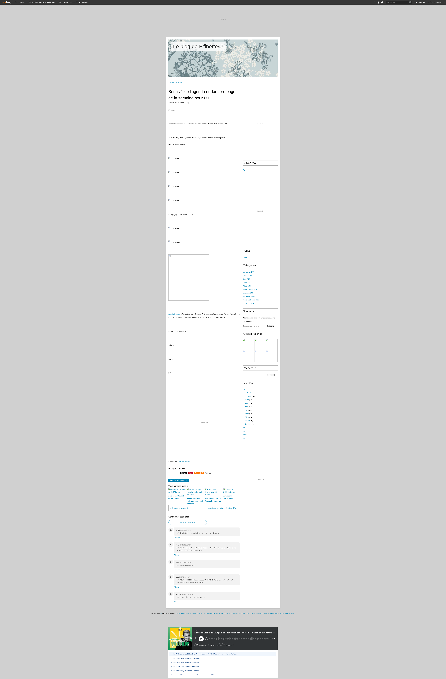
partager (216, 645)
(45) (250, 289)
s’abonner (202, 645)
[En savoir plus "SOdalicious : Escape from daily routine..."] (248, 356)
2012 (244, 389)
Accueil (171, 82)
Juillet (247, 403)
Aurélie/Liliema (174, 314)
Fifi (161, 613)
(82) (246, 279)
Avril (247, 413)
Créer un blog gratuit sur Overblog (186, 613)
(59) (247, 286)
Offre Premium (256, 613)
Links (245, 257)
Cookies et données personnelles (272, 613)
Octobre (248, 392)
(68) (247, 282)
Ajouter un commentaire (187, 522)
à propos (229, 645)
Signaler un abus (219, 613)
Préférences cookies (288, 613)
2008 (244, 438)
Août (247, 399)
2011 (244, 427)
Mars (247, 417)
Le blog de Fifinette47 (198, 46)
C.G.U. (228, 613)
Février (247, 420)
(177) (248, 272)
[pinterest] (381, 2)
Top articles (202, 613)
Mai (246, 410)
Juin (246, 406)
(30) (248, 293)
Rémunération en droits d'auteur (241, 613)
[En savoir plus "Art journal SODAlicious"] (272, 356)
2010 (244, 431)
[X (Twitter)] (378, 2)
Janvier (247, 424)
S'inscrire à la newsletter (178, 480)
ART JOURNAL (183, 461)
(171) (247, 275)
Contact (179, 82)
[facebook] (374, 2)
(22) (248, 296)
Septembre (249, 396)
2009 (244, 434)
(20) (248, 303)
